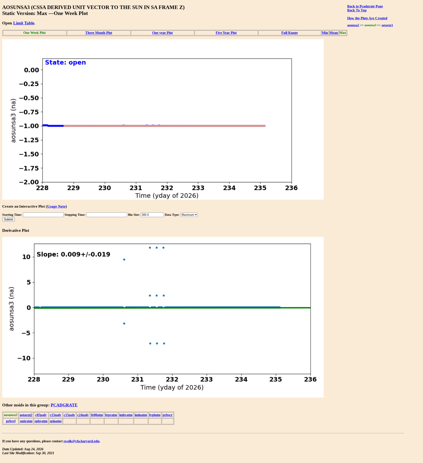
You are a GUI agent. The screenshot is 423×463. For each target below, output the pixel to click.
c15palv (69, 415)
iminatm (141, 415)
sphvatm (41, 421)
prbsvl (10, 421)
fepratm (111, 415)
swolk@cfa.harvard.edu (81, 441)
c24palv (83, 415)
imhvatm (125, 415)
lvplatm (154, 415)
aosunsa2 (353, 25)
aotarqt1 (387, 25)
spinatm (55, 421)
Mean (333, 33)
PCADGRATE (64, 405)
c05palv (41, 415)
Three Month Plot (98, 33)
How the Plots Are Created (367, 18)
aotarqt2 (26, 415)
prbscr (168, 415)
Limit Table (23, 23)
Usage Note (56, 206)
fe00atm (97, 415)
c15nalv (55, 415)
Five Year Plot (226, 33)
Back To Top (357, 10)
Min (325, 33)
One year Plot (162, 33)
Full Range (289, 33)
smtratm (26, 421)
